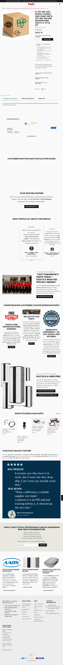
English (30, 655)
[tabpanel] (31, 140)
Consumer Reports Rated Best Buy (47, 395)
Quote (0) (62, 498)
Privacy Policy (25, 616)
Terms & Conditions (26, 618)
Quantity (37, 36)
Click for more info (48, 590)
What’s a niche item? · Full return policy (43, 59)
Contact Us (24, 611)
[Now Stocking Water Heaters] (31, 563)
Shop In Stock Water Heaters (46, 391)
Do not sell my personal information (38, 620)
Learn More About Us (31, 206)
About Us (31, 343)
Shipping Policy (25, 609)
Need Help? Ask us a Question (41, 83)
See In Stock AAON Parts (9, 590)
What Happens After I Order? (42, 78)
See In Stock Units (27, 587)
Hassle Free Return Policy (38, 607)
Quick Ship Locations (39, 617)
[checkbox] (16, 132)
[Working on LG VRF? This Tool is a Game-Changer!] (51, 563)
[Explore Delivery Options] (17, 284)
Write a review (53, 127)
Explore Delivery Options (45, 296)
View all (58, 413)
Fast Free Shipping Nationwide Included (43, 35)
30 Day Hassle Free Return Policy (43, 73)
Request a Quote (37, 610)
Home (3, 8)
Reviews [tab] (10, 128)
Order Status (37, 615)
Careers (36, 612)
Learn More (11, 347)
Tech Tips (24, 614)
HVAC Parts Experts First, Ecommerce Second (26, 605)
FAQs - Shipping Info (38, 604)
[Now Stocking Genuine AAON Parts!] (11, 563)
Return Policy (51, 356)
